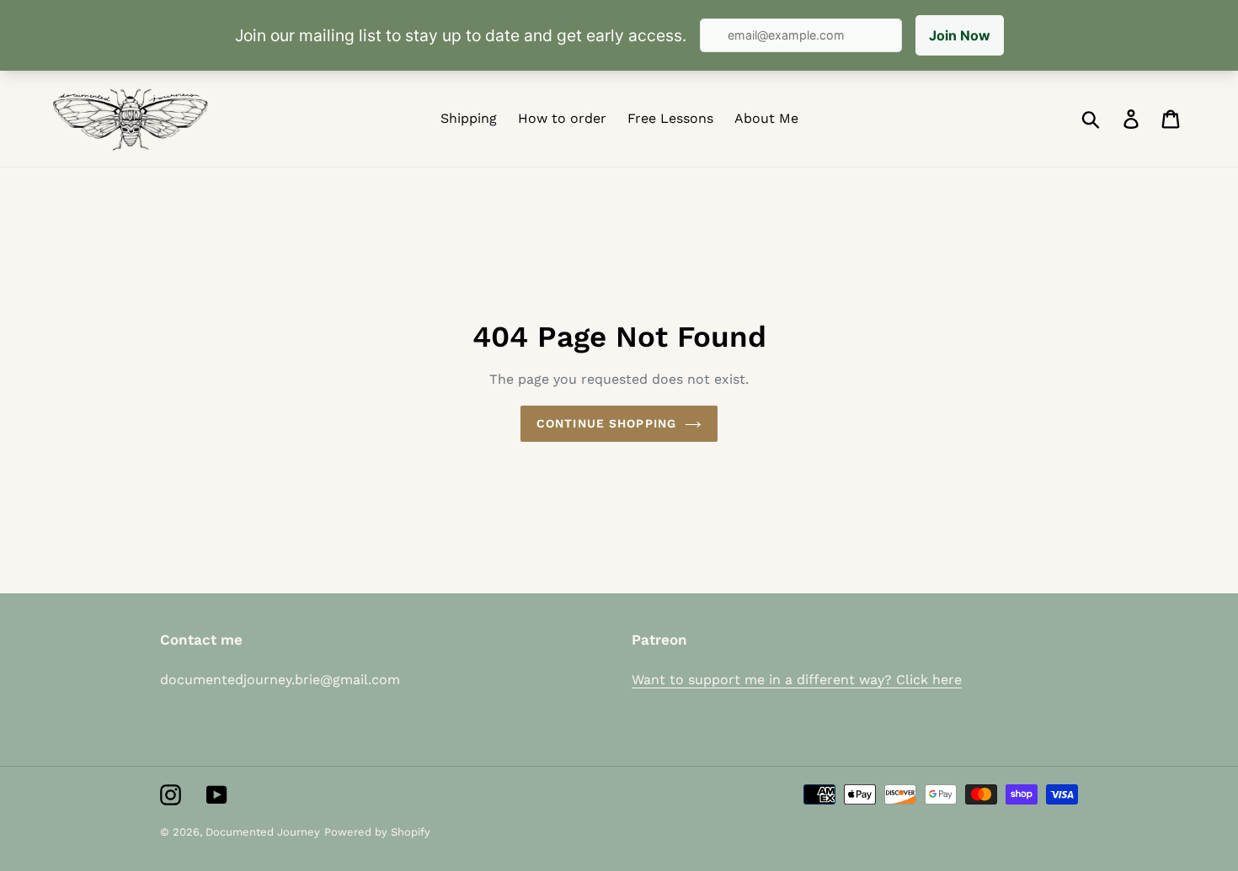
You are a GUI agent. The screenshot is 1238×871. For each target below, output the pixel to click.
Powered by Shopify (377, 832)
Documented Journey (262, 832)
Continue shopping (606, 423)
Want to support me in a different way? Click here (797, 680)
